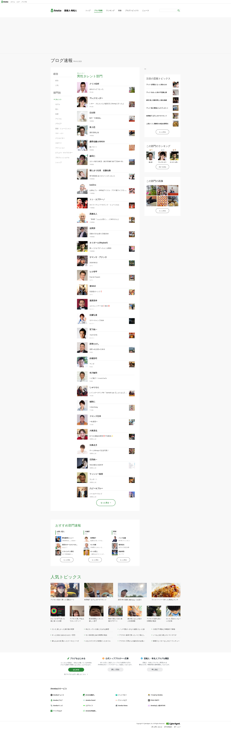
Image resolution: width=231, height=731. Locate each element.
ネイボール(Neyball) (99, 242)
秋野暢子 (93, 538)
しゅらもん (94, 387)
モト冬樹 (93, 545)
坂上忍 (92, 127)
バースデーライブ (96, 494)
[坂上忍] (151, 201)
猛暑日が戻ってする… (96, 540)
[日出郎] (173, 190)
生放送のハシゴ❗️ (96, 291)
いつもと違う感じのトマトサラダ (164, 635)
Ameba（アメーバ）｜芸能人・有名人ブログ (64, 10)
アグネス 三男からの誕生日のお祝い (132, 641)
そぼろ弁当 (93, 335)
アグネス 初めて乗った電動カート (62, 600)
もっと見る (67, 560)
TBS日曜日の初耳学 (96, 465)
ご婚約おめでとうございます (99, 554)
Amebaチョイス (58, 695)
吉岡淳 (92, 228)
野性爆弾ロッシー (68, 538)
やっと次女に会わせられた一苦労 (63, 635)
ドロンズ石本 (95, 416)
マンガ (92, 364)
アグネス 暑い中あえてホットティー (77, 620)
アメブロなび (57, 711)
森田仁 (92, 156)
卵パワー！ (93, 147)
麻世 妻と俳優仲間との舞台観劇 (156, 100)
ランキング (110, 10)
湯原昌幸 (93, 300)
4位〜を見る (162, 167)
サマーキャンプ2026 (97, 320)
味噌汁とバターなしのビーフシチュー (166, 641)
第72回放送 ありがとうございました (102, 176)
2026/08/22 (93, 262)
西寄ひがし (94, 343)
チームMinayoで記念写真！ (99, 450)
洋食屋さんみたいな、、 (97, 547)
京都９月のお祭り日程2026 (99, 234)
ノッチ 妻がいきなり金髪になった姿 (132, 629)
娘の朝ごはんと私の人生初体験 (135, 620)
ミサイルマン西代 (68, 551)
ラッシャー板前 (96, 474)
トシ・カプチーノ (97, 199)
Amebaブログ (58, 700)
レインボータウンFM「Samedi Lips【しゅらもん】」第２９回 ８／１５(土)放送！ (118, 393)
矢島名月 (93, 445)
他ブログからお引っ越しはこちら (75, 674)
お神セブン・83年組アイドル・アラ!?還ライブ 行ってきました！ (112, 190)
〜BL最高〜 (94, 421)
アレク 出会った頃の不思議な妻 (156, 92)
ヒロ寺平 (93, 271)
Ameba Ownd (90, 700)
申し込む (155, 669)
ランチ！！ (93, 479)
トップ (87, 10)
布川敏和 (93, 372)
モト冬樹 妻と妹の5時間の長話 (96, 635)
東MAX (93, 286)
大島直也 (93, 430)
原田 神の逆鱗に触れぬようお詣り (130, 600)
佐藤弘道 (93, 315)
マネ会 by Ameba (157, 695)
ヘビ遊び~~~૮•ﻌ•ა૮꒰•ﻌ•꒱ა (98, 378)
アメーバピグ (122, 700)
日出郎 (92, 112)
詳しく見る (115, 669)
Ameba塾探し (90, 695)
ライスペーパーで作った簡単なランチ (165, 600)
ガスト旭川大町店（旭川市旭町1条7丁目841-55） (107, 161)
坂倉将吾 (121, 551)
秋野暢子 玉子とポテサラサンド (156, 116)
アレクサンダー (96, 98)
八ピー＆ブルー (96, 488)
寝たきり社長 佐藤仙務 (100, 170)
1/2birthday (94, 407)
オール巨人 (94, 551)
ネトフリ (121, 554)
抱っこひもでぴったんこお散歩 (100, 248)
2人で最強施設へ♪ (67, 554)
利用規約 (169, 727)
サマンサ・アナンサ (98, 257)
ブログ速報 (98, 10)
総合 (56, 80)
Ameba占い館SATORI (158, 706)
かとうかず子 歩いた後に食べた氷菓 (58, 620)
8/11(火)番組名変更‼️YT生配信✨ (101, 436)
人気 (56, 85)
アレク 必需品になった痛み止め (156, 84)
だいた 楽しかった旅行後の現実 (63, 629)
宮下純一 (93, 329)
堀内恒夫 (121, 545)
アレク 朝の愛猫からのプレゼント (157, 108)
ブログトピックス (132, 10)
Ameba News (123, 706)
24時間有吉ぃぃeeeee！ (69, 540)
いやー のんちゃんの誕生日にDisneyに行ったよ (107, 103)
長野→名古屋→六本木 (97, 349)
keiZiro (93, 185)
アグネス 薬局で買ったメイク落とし (132, 635)
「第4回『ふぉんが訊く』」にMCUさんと (104, 219)
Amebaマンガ (58, 706)
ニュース (145, 10)
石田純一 (93, 459)
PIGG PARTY (155, 700)
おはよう (64, 547)
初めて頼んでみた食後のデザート (115, 620)
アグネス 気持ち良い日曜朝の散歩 (154, 620)
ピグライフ (89, 706)
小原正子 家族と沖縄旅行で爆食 (164, 629)
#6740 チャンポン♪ (124, 540)
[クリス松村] (151, 190)
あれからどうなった (97, 89)
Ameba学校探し (91, 711)
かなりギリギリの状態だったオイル (98, 641)
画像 (120, 10)
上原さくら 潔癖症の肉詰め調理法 (157, 124)
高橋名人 (93, 213)
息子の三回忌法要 (124, 547)
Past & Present (95, 277)
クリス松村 (94, 83)
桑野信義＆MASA (97, 141)
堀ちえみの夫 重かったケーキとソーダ (65, 641)
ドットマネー (122, 695)
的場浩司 (93, 358)
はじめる (76, 669)
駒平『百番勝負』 (96, 118)
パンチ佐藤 (122, 538)
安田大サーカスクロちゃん (70, 545)
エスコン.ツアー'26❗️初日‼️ (100, 306)
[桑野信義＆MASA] (162, 201)
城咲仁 (92, 401)
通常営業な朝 (94, 132)
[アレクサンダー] (162, 190)
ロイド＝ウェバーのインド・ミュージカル (104, 205)
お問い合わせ (158, 727)
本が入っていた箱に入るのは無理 (97, 629)
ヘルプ (178, 727)
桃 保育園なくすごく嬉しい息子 (96, 620)
